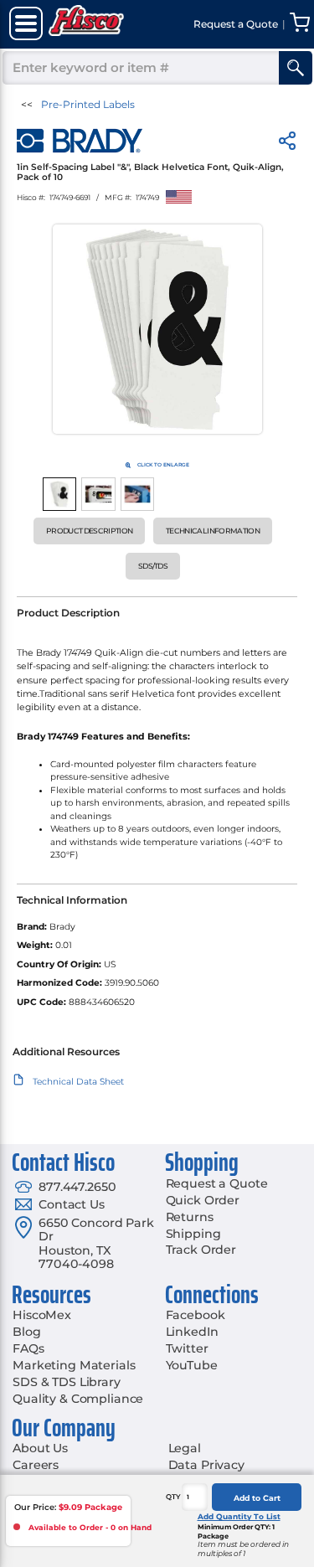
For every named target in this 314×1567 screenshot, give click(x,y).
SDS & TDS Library (67, 1382)
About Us (40, 1448)
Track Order (201, 1249)
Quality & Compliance (78, 1398)
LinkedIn (192, 1331)
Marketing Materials (74, 1365)
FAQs (28, 1348)
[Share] (287, 144)
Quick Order (202, 1200)
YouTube (192, 1365)
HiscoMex (42, 1315)
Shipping (193, 1233)
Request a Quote (217, 1183)
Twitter (187, 1348)
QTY (173, 1496)
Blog (26, 1331)
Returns (190, 1217)
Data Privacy (206, 1465)
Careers (36, 1465)
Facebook (195, 1315)
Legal (184, 1448)
